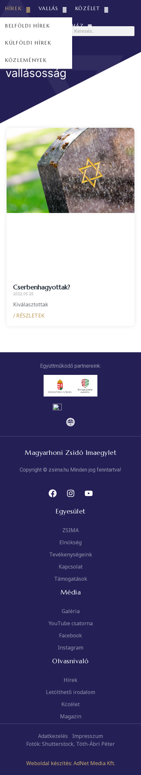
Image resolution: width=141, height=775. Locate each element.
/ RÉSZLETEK (29, 315)
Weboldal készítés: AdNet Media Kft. (70, 763)
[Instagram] (70, 493)
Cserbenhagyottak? (41, 287)
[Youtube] (88, 493)
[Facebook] (52, 493)
